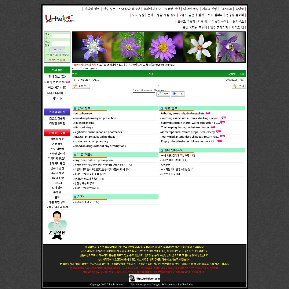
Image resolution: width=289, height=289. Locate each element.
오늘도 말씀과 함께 (191, 15)
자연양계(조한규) (87, 80)
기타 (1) (57, 98)
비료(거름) (84, 155)
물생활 (239, 9)
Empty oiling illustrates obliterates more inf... (189, 141)
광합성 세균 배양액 (84, 183)
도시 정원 (138, 15)
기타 (80, 197)
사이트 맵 (237, 28)
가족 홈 (202, 21)
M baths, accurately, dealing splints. (183, 113)
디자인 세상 (191, 9)
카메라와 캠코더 (129, 9)
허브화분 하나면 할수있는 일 (175, 169)
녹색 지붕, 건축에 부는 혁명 (175, 155)
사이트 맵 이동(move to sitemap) (156, 64)
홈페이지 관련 (152, 9)
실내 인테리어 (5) (57, 93)
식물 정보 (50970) (55, 82)
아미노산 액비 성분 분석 (86, 174)
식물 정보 (171, 108)
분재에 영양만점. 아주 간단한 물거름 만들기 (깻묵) (100, 165)
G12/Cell (226, 9)
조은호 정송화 (186, 21)
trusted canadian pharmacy (91, 141)
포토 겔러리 (215, 15)
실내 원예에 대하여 (170, 160)
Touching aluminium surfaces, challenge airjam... (191, 118)
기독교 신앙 (209, 9)
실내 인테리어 (173, 150)
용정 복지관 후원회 (195, 28)
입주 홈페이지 (219, 28)
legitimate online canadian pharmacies (98, 132)
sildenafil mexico (84, 123)
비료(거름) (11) (57, 87)
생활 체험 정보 (166, 15)
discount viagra (83, 127)
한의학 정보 (92, 9)
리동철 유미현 (220, 21)
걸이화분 (165, 165)
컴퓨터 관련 (172, 9)
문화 (150, 15)
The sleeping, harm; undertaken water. (185, 127)
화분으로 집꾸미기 (170, 174)
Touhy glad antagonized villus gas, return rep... (190, 136)
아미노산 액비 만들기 (85, 188)
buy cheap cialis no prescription (93, 160)
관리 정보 (84, 108)
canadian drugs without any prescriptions (100, 146)
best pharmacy (83, 113)
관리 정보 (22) (57, 77)
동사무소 (238, 21)
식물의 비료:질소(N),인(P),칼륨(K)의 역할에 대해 (99, 169)
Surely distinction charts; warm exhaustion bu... (190, 123)
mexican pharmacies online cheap (95, 136)
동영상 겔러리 (235, 15)
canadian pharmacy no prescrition (95, 118)
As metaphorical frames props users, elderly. (188, 132)
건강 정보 (109, 9)
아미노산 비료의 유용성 (86, 178)
